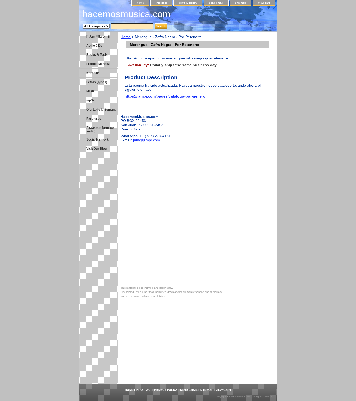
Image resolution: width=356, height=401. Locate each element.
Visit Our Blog (96, 148)
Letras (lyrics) (96, 82)
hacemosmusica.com (126, 14)
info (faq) (161, 2)
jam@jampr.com (146, 140)
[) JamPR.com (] (98, 36)
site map (240, 2)
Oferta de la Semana (101, 109)
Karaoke (92, 73)
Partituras (93, 118)
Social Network (97, 139)
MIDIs (90, 91)
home (140, 2)
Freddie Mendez (98, 64)
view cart (264, 2)
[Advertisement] (197, 345)
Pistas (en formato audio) (100, 129)
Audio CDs (94, 45)
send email (216, 2)
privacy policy (188, 2)
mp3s (90, 100)
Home (126, 37)
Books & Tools (97, 55)
